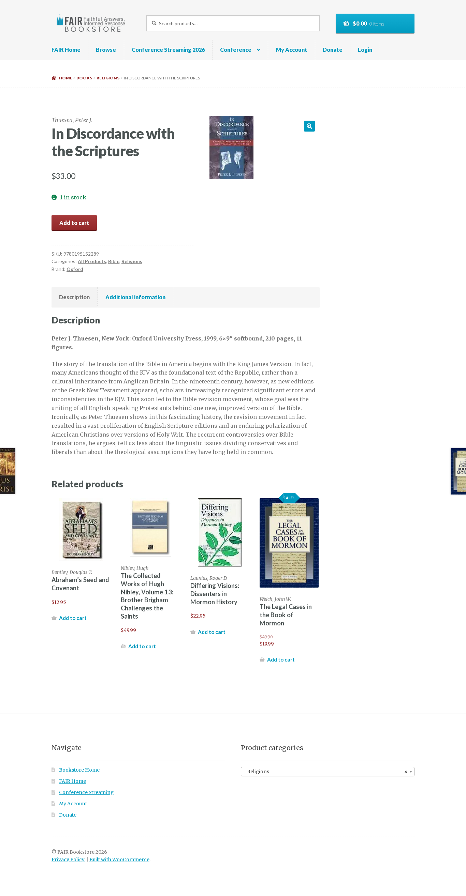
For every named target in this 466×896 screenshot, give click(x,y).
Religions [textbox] (325, 772)
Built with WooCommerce (119, 860)
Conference (235, 49)
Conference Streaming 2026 (168, 49)
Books (84, 77)
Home (65, 77)
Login (365, 49)
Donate (333, 49)
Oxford (75, 269)
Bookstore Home (79, 770)
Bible (113, 261)
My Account (291, 49)
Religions (108, 77)
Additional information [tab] (135, 297)
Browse (106, 49)
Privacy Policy (68, 860)
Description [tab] (74, 297)
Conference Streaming (86, 792)
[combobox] (327, 771)
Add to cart (74, 222)
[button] (309, 126)
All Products (92, 261)
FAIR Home (66, 49)
